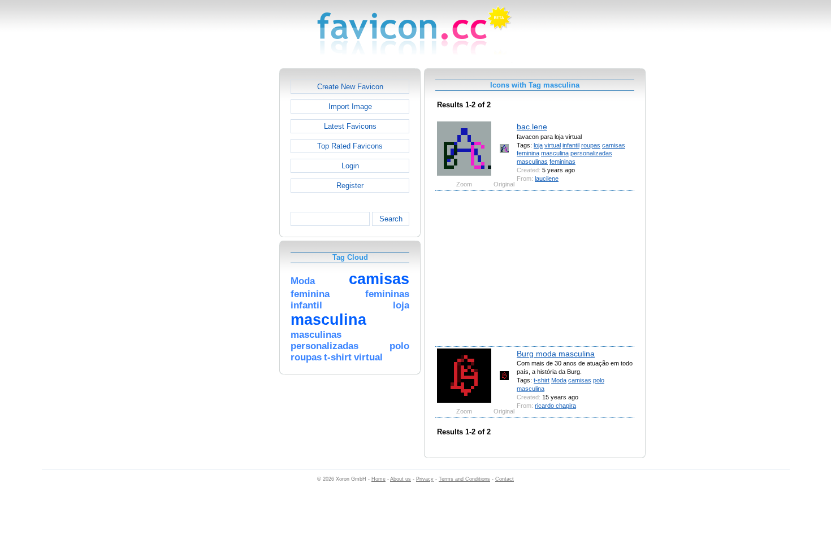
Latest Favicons (350, 126)
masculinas (532, 161)
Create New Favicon (350, 86)
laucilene (547, 178)
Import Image (350, 106)
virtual (552, 145)
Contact (504, 479)
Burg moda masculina (556, 353)
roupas (590, 145)
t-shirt (541, 380)
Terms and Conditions (464, 479)
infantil (570, 145)
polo (598, 380)
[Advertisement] (230, 237)
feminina (528, 153)
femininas (562, 161)
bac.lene (532, 126)
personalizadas (591, 153)
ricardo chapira (555, 405)
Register (349, 185)
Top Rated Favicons (350, 146)
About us (400, 479)
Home (378, 479)
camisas (613, 145)
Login (350, 166)
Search (390, 219)
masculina (555, 153)
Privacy (425, 479)
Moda (558, 380)
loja (538, 145)
